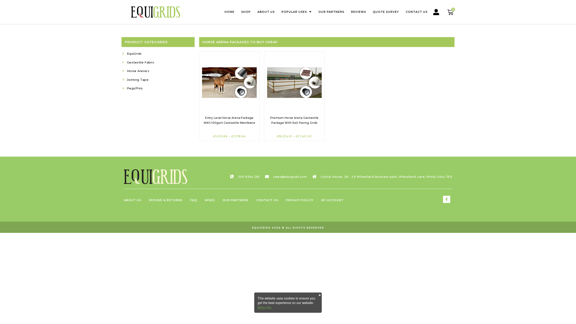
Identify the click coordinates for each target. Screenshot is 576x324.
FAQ (193, 200)
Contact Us (417, 12)
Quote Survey (386, 12)
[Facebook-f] (446, 199)
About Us (266, 12)
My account (332, 200)
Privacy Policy (299, 200)
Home (229, 12)
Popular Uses (294, 12)
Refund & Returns (165, 200)
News (210, 200)
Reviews (358, 12)
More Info (264, 307)
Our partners (331, 12)
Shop (246, 12)
